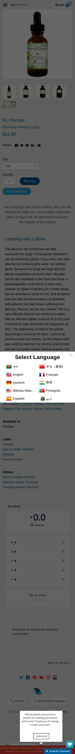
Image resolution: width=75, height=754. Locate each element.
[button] (45, 751)
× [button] (61, 708)
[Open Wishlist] (69, 744)
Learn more (41, 736)
